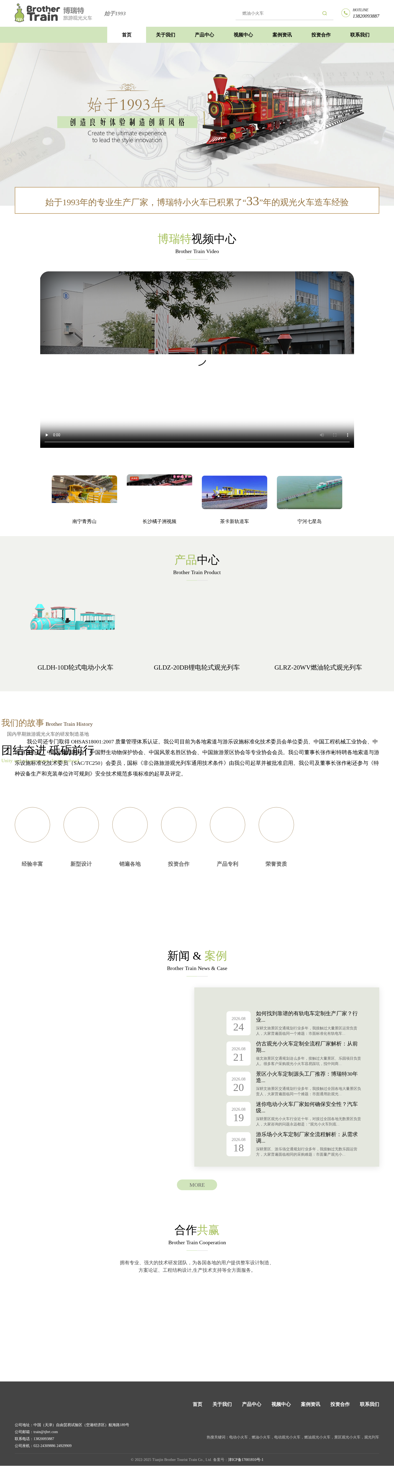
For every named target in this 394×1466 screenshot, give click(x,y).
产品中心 (204, 34)
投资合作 (321, 34)
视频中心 (243, 34)
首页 (127, 34)
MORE (197, 1185)
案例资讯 (282, 34)
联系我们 (360, 34)
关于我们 (165, 34)
